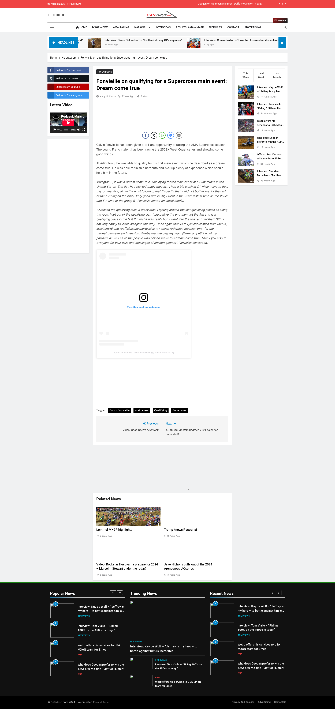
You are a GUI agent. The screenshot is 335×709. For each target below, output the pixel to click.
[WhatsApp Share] (162, 135)
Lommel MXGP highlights (114, 529)
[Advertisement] (68, 195)
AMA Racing (121, 27)
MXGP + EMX (100, 27)
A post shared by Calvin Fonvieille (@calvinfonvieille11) (143, 352)
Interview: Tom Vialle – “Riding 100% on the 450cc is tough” (270, 108)
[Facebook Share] (145, 135)
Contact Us (280, 702)
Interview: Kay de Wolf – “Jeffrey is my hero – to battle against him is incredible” (101, 611)
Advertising (252, 27)
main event (142, 410)
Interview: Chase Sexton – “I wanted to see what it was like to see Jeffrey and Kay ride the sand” (238, 40)
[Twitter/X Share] (154, 135)
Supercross (179, 410)
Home (83, 27)
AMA (80, 654)
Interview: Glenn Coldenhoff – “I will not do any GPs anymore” (117, 40)
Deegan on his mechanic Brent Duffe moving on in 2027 (230, 3)
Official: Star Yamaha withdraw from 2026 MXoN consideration (269, 158)
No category (105, 71)
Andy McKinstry (108, 96)
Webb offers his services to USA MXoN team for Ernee (270, 124)
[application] (68, 122)
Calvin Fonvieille (119, 410)
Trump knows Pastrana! (180, 529)
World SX (215, 27)
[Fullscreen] (83, 129)
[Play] (54, 129)
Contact (233, 27)
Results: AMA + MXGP (190, 27)
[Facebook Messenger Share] (170, 135)
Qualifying (160, 410)
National (140, 27)
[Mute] (79, 129)
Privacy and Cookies (243, 702)
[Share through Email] (179, 135)
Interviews (163, 27)
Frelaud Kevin (101, 702)
